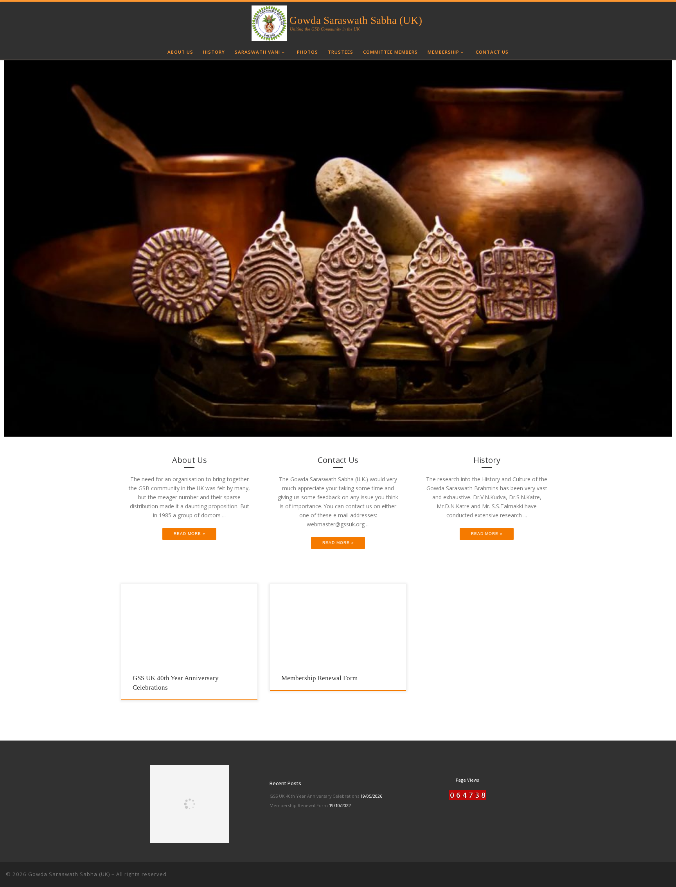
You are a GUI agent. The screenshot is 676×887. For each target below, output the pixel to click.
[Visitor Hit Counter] (452, 794)
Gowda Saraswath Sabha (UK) (69, 874)
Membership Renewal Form (319, 678)
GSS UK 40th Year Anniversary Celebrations (314, 796)
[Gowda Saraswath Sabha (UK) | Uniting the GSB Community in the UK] (269, 22)
